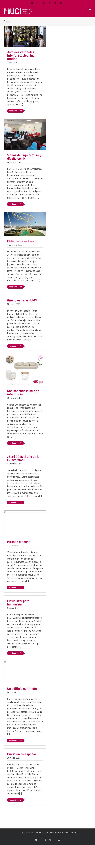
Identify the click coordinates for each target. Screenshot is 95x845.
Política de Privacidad (52, 832)
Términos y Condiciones (69, 832)
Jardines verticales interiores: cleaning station (21, 55)
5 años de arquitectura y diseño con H (24, 156)
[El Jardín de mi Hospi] (25, 224)
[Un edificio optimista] (25, 672)
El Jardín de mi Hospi (21, 241)
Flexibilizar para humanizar (18, 602)
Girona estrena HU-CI (22, 300)
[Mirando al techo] (25, 523)
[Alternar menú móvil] (90, 9)
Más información (15, 111)
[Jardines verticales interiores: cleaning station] (25, 36)
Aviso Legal (39, 832)
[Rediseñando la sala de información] (25, 369)
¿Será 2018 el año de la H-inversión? (23, 458)
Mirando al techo (18, 542)
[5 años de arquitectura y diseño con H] (25, 134)
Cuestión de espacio (21, 754)
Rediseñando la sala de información (23, 392)
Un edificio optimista (22, 689)
